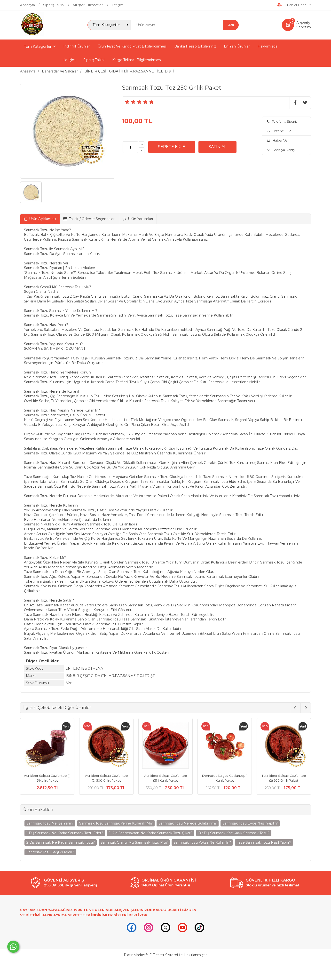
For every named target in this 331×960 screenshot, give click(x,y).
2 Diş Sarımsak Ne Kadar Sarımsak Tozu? (60, 842)
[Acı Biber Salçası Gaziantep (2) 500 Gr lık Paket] (106, 746)
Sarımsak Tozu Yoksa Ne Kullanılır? (202, 842)
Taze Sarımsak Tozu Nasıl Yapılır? (264, 842)
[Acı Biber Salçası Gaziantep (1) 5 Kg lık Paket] (47, 746)
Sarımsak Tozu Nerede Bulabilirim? (187, 823)
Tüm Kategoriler (37, 46)
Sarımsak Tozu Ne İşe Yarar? (49, 823)
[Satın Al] (217, 147)
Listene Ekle (282, 131)
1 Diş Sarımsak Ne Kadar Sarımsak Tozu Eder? (64, 833)
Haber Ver (281, 140)
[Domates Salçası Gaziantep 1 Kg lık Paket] (224, 746)
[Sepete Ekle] (171, 147)
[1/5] (127, 102)
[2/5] (130, 102)
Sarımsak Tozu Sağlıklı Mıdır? (50, 852)
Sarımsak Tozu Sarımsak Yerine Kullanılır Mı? (116, 823)
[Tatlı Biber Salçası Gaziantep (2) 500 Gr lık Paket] (283, 746)
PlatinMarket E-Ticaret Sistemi (151, 955)
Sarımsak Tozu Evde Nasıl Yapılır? (250, 823)
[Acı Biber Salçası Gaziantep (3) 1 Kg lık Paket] (165, 746)
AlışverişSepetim (303, 25)
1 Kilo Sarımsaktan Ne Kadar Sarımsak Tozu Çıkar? (150, 833)
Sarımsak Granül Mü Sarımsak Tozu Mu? (134, 842)
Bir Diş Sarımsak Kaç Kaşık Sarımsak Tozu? (233, 833)
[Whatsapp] (13, 947)
